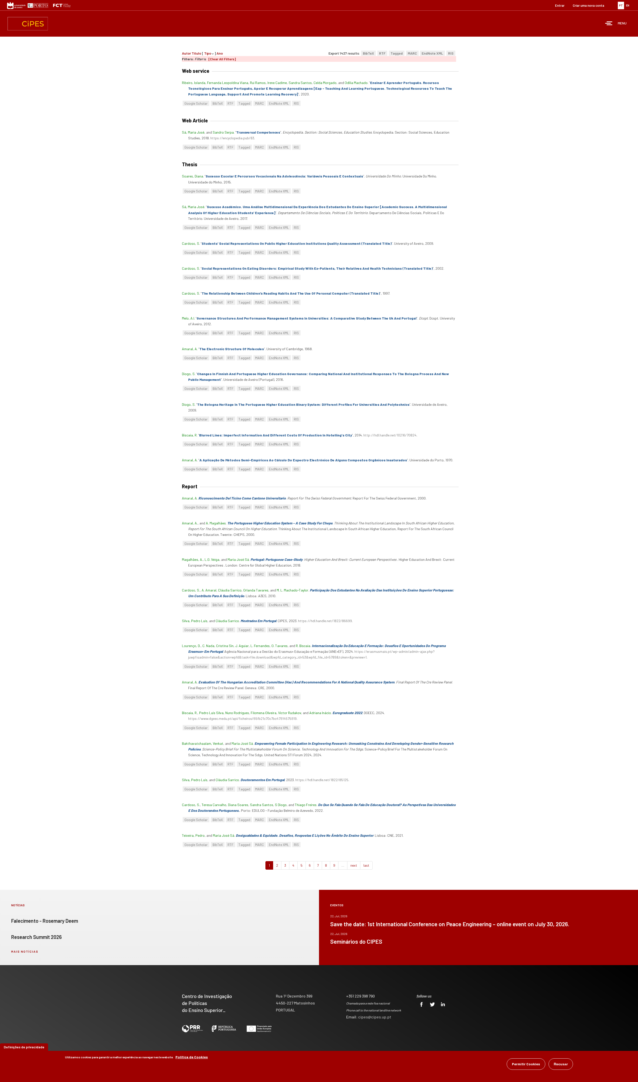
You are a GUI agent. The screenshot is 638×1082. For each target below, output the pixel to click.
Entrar (559, 5)
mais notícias (24, 951)
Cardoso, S (190, 243)
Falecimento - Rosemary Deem (44, 921)
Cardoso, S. (191, 590)
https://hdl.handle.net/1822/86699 (325, 621)
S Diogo (281, 805)
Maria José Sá (238, 559)
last (366, 865)
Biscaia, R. (189, 713)
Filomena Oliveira (263, 713)
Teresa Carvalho (214, 805)
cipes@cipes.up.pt (374, 1016)
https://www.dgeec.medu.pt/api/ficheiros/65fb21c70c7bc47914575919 (242, 718)
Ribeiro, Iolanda (193, 83)
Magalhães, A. (192, 559)
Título (196, 53)
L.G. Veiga (212, 559)
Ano (220, 53)
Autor (186, 53)
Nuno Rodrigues (237, 713)
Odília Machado (356, 83)
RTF (382, 53)
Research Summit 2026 (36, 937)
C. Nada (208, 646)
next (353, 865)
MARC (412, 53)
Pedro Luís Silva (211, 713)
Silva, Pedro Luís (194, 621)
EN (627, 5)
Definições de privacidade (24, 1047)
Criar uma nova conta (588, 5)
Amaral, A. (190, 523)
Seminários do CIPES (356, 941)
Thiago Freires (306, 805)
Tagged (397, 53)
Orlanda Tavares (255, 590)
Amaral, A (189, 349)
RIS (451, 53)
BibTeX (368, 53)
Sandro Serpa (223, 132)
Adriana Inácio (320, 713)
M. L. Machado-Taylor (292, 590)
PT (621, 5)
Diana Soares (238, 805)
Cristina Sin (225, 646)
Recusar (561, 1064)
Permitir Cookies (526, 1064)
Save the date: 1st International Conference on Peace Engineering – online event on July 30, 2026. (449, 923)
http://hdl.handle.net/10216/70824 (389, 435)
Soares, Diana (192, 176)
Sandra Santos (300, 83)
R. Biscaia (303, 646)
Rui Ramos (258, 83)
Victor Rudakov (289, 713)
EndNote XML (432, 53)
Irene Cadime (277, 83)
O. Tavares (279, 646)
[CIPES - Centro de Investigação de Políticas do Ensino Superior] (27, 23)
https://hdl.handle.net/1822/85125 (321, 780)
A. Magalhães (216, 523)
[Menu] (608, 23)
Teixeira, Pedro (193, 835)
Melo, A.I (188, 318)
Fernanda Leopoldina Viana (227, 83)
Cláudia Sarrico (229, 590)
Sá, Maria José (193, 132)
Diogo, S (188, 374)
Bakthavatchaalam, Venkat (202, 743)
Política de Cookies (191, 1057)
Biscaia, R (189, 435)
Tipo (207, 53)
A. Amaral (209, 590)
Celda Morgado (325, 83)
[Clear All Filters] (222, 59)
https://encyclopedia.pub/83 (232, 138)
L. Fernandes (260, 646)
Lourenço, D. (191, 646)
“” (320, 88)
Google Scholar (196, 103)
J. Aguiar (242, 646)
